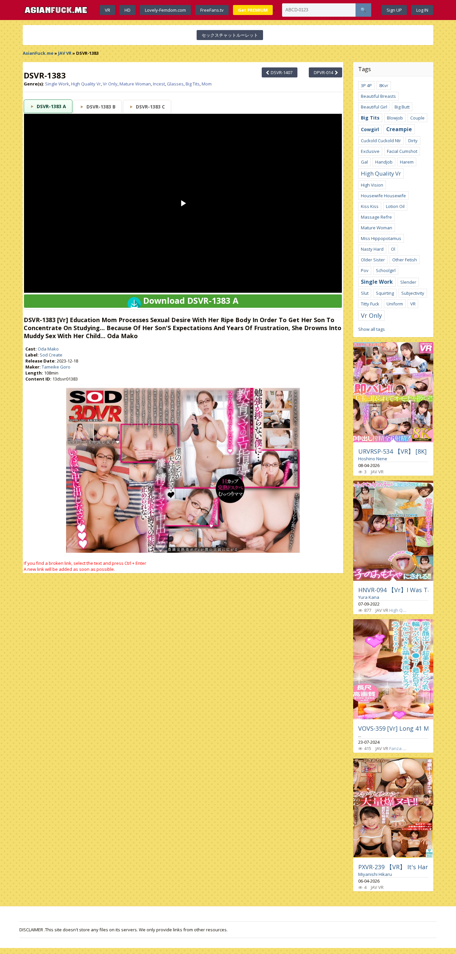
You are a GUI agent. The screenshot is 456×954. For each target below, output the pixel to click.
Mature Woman (135, 84)
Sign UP (394, 10)
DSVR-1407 (281, 72)
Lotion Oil (395, 206)
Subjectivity (412, 293)
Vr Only (110, 84)
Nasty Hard (372, 249)
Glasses (175, 84)
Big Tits (193, 84)
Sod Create (51, 355)
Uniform (395, 304)
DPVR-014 (324, 72)
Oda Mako (48, 349)
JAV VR (64, 53)
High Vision (372, 185)
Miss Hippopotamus (381, 238)
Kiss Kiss (370, 206)
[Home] (56, 10)
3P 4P (366, 85)
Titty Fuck (370, 304)
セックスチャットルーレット (230, 35)
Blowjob (395, 118)
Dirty (413, 141)
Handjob (384, 162)
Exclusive (370, 151)
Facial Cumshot (402, 151)
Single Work (57, 84)
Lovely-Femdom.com (165, 10)
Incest (159, 84)
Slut (365, 293)
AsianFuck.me (38, 53)
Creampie (399, 129)
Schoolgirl (386, 270)
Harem (407, 162)
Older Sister (373, 260)
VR (107, 10)
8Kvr (383, 85)
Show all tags (371, 329)
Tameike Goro (56, 367)
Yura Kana (368, 597)
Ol (393, 249)
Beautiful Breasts (378, 96)
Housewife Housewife (383, 196)
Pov (365, 270)
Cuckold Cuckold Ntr (381, 141)
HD (128, 10)
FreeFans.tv (212, 10)
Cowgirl (370, 129)
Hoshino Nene (372, 459)
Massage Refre (376, 217)
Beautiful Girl (374, 107)
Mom (207, 84)
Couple (417, 118)
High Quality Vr (86, 84)
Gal (364, 162)
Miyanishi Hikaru (375, 874)
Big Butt (402, 107)
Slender (408, 282)
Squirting (385, 293)
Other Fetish (404, 260)
